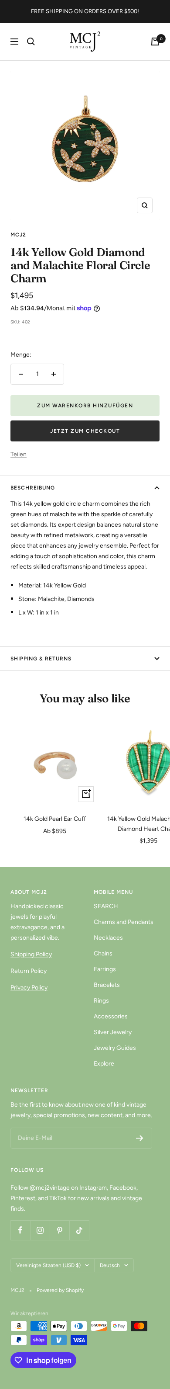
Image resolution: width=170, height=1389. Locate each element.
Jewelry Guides (115, 1048)
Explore (104, 1063)
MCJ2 (18, 235)
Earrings (105, 969)
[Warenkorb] (155, 41)
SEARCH (106, 906)
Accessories (111, 1016)
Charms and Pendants (123, 922)
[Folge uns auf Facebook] (20, 1230)
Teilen (18, 454)
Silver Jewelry (113, 1032)
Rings (101, 1000)
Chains (103, 953)
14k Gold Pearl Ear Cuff (55, 819)
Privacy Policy (29, 987)
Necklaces (108, 937)
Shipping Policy (31, 954)
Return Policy (28, 971)
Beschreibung (32, 488)
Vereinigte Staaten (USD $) (48, 1265)
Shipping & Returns (40, 659)
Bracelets (107, 985)
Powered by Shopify (60, 1290)
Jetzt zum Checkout (85, 431)
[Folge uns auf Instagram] (40, 1230)
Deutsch (110, 1265)
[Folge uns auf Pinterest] (59, 1230)
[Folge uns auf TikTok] (79, 1230)
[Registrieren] (139, 1138)
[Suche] (31, 41)
